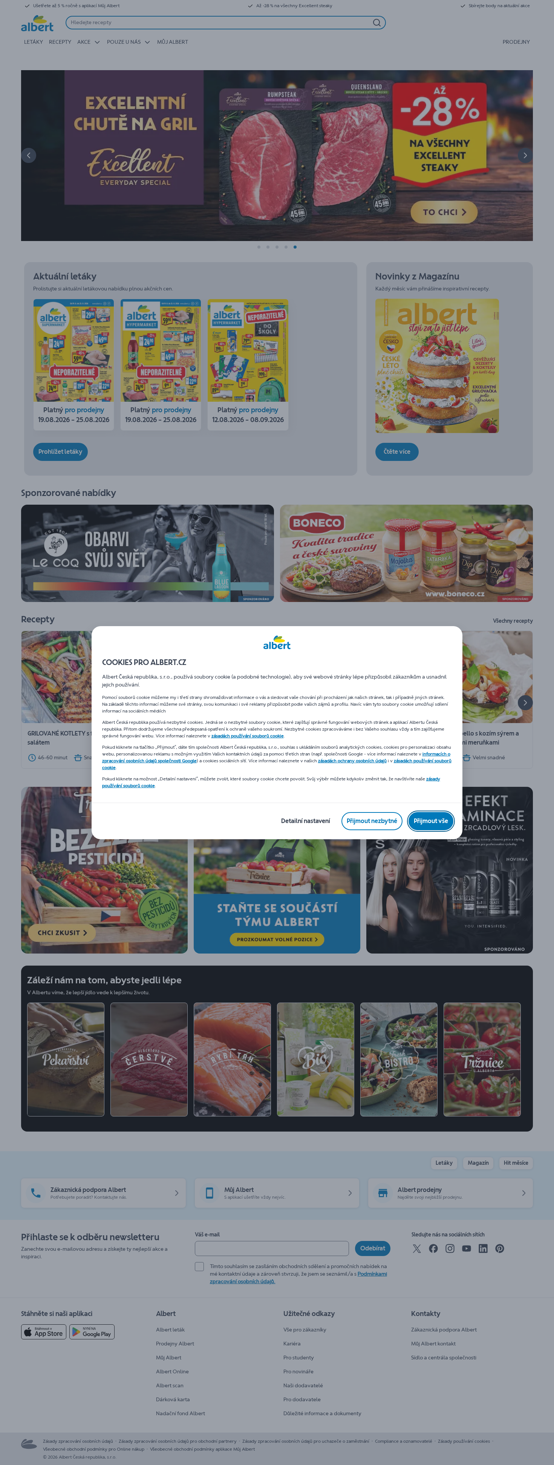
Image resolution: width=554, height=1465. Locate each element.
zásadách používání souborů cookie (247, 736)
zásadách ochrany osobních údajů (352, 760)
